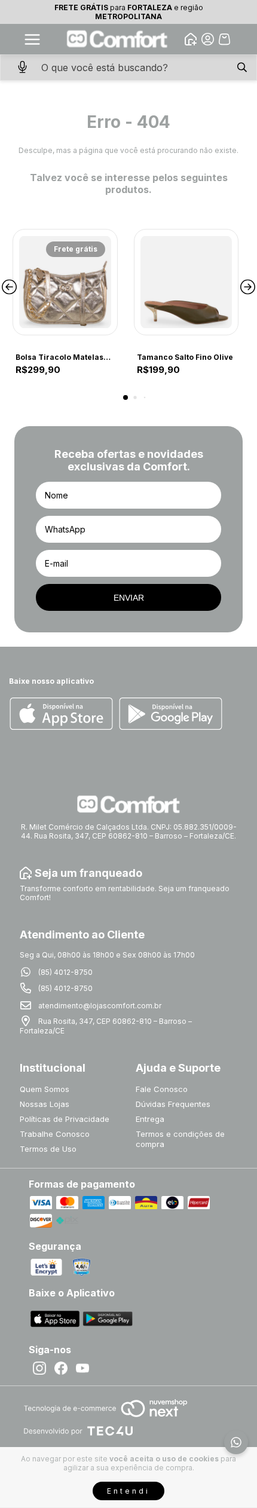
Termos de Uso (48, 1149)
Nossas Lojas (44, 1104)
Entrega (150, 1119)
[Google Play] (170, 715)
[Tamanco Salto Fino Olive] (186, 282)
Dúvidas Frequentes (173, 1104)
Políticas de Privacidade (64, 1119)
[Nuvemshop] (105, 1418)
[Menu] (32, 39)
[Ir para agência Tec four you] (78, 1432)
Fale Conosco (162, 1089)
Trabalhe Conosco (55, 1134)
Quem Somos (44, 1089)
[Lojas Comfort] (117, 39)
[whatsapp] (236, 1442)
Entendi (128, 1490)
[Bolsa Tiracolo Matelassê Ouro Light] (65, 282)
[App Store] (61, 715)
